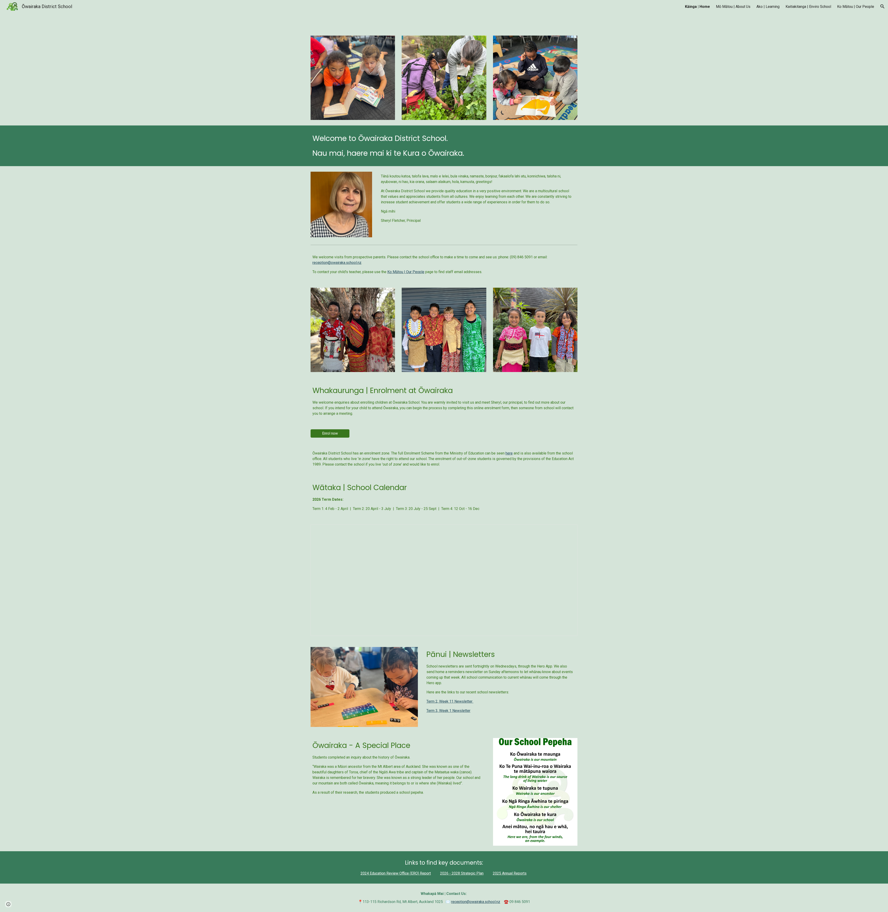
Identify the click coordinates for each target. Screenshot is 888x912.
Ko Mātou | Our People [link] (855, 6)
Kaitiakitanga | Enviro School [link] (808, 6)
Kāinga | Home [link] (697, 6)
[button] (882, 6)
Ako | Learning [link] (768, 6)
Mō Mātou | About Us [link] (733, 6)
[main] (444, 146)
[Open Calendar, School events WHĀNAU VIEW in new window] (569, 531)
